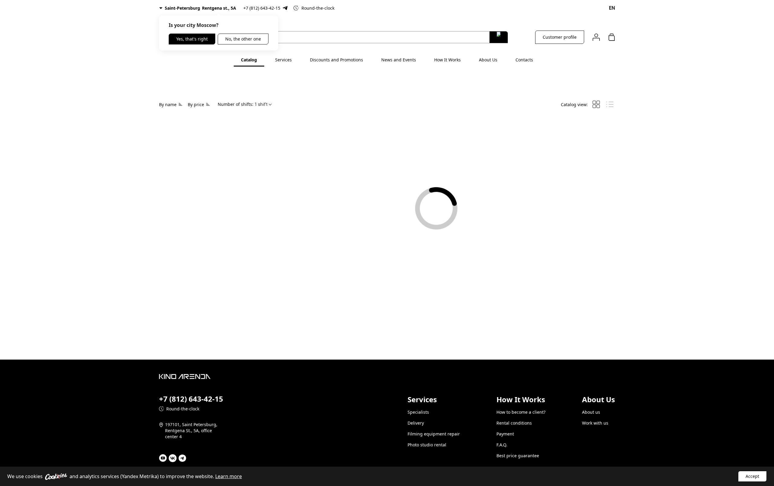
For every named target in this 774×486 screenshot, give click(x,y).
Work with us (595, 423)
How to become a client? (520, 412)
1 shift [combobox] (261, 104)
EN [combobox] (612, 8)
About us (591, 412)
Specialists (418, 412)
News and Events (398, 60)
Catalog (249, 60)
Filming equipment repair (434, 434)
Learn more (228, 476)
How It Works (447, 60)
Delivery (416, 423)
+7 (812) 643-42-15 (261, 8)
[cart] (611, 37)
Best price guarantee (517, 455)
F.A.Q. (501, 445)
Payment (505, 434)
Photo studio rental (427, 445)
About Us (488, 60)
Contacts (524, 60)
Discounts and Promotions (336, 60)
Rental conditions (514, 423)
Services (283, 60)
